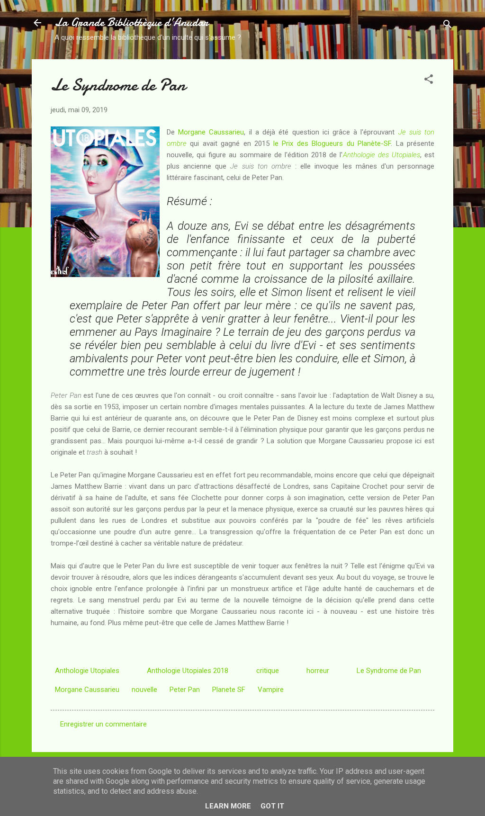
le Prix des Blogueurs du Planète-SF (332, 143)
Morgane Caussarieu (211, 132)
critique (267, 670)
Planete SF (228, 689)
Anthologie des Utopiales (381, 155)
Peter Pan (185, 689)
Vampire (271, 689)
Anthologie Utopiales (87, 670)
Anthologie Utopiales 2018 (187, 670)
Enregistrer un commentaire (103, 724)
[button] (428, 80)
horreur (317, 670)
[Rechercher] (447, 25)
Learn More (228, 806)
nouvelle (144, 689)
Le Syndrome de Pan (389, 670)
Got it (272, 806)
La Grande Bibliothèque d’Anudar (131, 22)
